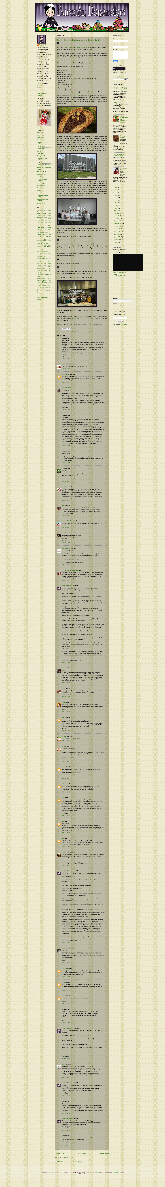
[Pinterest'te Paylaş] (71, 329)
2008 (116, 208)
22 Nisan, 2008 (66, 1077)
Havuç (38, 229)
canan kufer (65, 948)
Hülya (63, 468)
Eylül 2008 (117, 218)
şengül (64, 505)
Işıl (74, 318)
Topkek (39, 278)
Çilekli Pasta (45, 290)
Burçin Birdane (41, 148)
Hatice (63, 688)
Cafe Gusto (65, 968)
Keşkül (42, 242)
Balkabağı (39, 211)
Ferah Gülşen (66, 374)
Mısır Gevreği (48, 261)
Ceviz (43, 215)
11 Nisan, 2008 (66, 1058)
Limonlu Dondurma (42, 249)
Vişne (44, 280)
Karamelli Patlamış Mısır (42, 238)
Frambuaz (44, 218)
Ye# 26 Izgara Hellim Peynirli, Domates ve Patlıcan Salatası (124, 119)
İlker (82, 318)
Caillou (39, 151)
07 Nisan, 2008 (66, 358)
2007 (116, 243)
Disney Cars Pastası (43, 156)
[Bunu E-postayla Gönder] (63, 329)
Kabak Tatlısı (48, 232)
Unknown (64, 784)
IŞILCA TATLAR (66, 388)
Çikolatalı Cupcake (41, 285)
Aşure (45, 210)
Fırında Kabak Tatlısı (42, 222)
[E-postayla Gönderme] (60, 328)
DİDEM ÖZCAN (66, 548)
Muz (47, 258)
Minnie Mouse (41, 185)
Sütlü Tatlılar (44, 274)
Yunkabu (64, 533)
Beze (38, 213)
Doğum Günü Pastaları (43, 164)
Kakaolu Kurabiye (44, 236)
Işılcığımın (89, 146)
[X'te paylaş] (67, 329)
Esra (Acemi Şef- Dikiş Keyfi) (70, 570)
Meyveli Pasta (47, 256)
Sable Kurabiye (47, 270)
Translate (119, 305)
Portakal (43, 267)
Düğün (39, 169)
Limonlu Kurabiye (43, 253)
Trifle (43, 278)
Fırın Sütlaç (48, 220)
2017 (116, 187)
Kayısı (49, 238)
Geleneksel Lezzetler (44, 227)
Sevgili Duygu (68, 47)
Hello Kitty (40, 177)
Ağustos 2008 (118, 221)
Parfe (45, 263)
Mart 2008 (117, 234)
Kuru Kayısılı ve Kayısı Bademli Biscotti (120, 154)
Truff (45, 278)
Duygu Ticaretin (82, 47)
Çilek (50, 287)
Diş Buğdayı (40, 162)
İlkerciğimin (70, 148)
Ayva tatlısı (40, 210)
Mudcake (39, 258)
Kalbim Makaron (118, 102)
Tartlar (49, 274)
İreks (76, 49)
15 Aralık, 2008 (66, 1113)
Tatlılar (40, 276)
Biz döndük (123, 168)
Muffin (44, 258)
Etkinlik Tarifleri (41, 172)
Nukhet (64, 668)
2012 (116, 197)
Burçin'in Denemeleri (68, 585)
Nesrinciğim (60, 148)
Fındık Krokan (40, 220)
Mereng (46, 254)
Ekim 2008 (117, 215)
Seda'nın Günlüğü (67, 521)
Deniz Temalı (40, 153)
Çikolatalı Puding (44, 287)
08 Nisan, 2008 (66, 580)
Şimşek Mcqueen (42, 203)
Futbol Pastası (41, 174)
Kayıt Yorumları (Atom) (66, 1157)
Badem (49, 210)
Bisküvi (49, 213)
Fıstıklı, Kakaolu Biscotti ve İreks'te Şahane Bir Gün (79, 40)
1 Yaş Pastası (41, 135)
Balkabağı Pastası (47, 211)
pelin (63, 821)
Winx (38, 193)
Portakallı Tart (44, 268)
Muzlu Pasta (44, 260)
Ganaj (49, 225)
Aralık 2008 (117, 210)
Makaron (42, 255)
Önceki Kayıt (104, 1153)
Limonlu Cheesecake (46, 248)
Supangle (39, 272)
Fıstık (49, 222)
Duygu (88, 140)
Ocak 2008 (117, 239)
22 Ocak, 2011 (66, 1142)
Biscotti (65, 331)
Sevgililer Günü (41, 188)
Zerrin (91, 318)
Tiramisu (49, 276)
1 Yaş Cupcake (41, 132)
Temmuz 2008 (118, 223)
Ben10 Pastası (41, 146)
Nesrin (78, 318)
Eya (63, 797)
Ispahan (42, 232)
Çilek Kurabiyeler (42, 289)
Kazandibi (39, 240)
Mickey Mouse (41, 183)
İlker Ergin (65, 1064)
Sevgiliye (39, 190)
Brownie (39, 215)
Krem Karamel (48, 242)
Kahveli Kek (47, 234)
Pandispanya (40, 263)
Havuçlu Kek (44, 229)
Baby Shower (40, 137)
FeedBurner (124, 324)
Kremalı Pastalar (42, 244)
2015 (116, 190)
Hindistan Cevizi (44, 231)
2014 (116, 192)
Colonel (97, 1172)
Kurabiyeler (75, 331)
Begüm (64, 702)
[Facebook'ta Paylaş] (69, 329)
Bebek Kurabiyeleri (42, 140)
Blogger (116, 1172)
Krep (50, 243)
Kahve (39, 234)
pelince (64, 995)
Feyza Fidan (65, 487)
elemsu (64, 717)
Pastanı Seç (65, 767)
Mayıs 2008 (117, 229)
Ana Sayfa (82, 1153)
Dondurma (40, 217)
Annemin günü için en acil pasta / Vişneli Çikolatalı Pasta (120, 88)
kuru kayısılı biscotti (74, 95)
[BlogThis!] (65, 329)
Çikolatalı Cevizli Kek (46, 283)
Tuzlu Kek (49, 278)
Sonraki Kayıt (60, 1153)
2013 (116, 195)
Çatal (47, 280)
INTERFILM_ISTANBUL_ (120, 276)
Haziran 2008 (118, 226)
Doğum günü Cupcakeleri (44, 167)
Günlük (70, 331)
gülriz (63, 982)
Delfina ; (64, 736)
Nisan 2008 (117, 231)
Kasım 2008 (117, 213)
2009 (116, 205)
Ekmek (45, 217)
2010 (116, 203)
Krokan (38, 246)
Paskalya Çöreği (123, 136)
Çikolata (44, 282)
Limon (38, 248)
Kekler (45, 240)
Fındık (49, 218)
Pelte (45, 265)
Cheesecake (48, 215)
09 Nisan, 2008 (66, 778)
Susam (45, 272)
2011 (116, 200)
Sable (42, 270)
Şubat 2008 (117, 237)
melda (63, 364)
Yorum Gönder (64, 1145)
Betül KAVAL (65, 852)
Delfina (86, 318)
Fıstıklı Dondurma (42, 224)
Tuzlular (39, 280)
